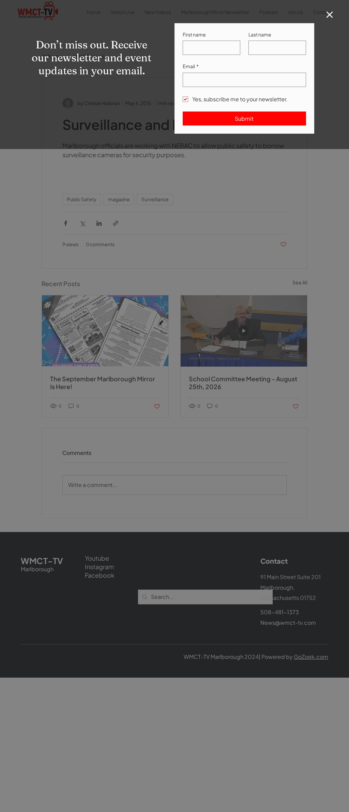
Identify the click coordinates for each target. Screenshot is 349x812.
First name (194, 34)
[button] (330, 15)
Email (191, 66)
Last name (259, 34)
